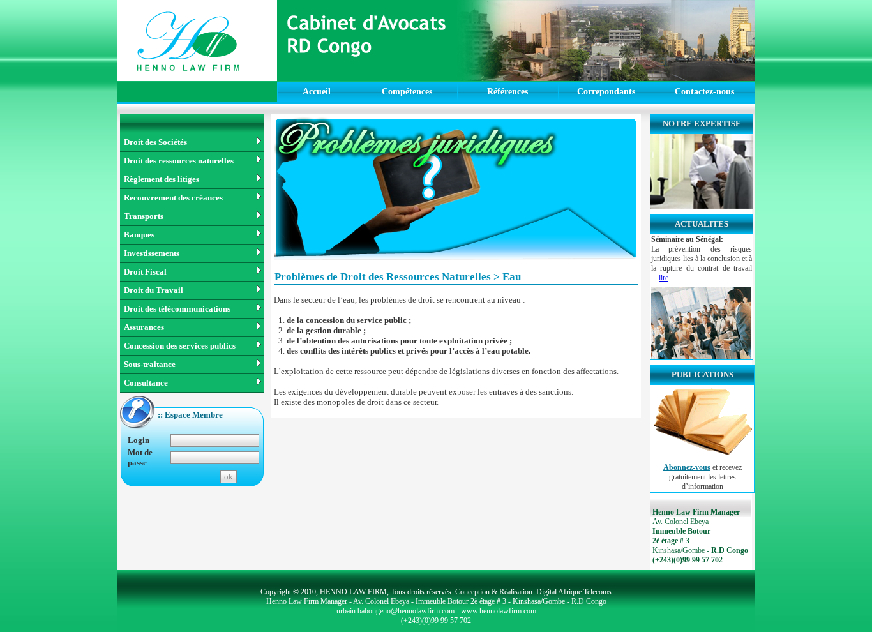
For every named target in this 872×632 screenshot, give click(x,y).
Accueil (317, 91)
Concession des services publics (180, 345)
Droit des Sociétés (155, 142)
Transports (143, 216)
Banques (139, 234)
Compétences (407, 91)
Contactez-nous (704, 91)
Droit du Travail (153, 290)
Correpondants (606, 91)
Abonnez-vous (686, 467)
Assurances (144, 327)
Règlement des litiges (161, 179)
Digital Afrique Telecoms (574, 591)
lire (663, 277)
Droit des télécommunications (177, 308)
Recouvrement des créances (173, 197)
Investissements (151, 253)
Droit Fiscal (145, 271)
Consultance (146, 382)
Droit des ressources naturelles (179, 160)
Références (507, 91)
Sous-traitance (150, 364)
